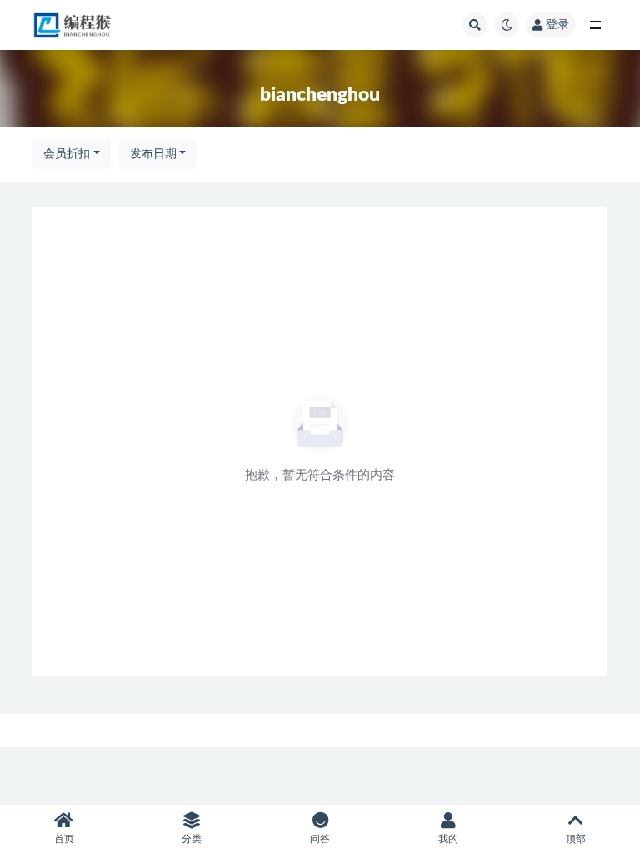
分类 (192, 839)
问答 (320, 839)
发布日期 (153, 154)
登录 (557, 25)
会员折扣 (66, 154)
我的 (448, 839)
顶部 (576, 839)
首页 (64, 839)
